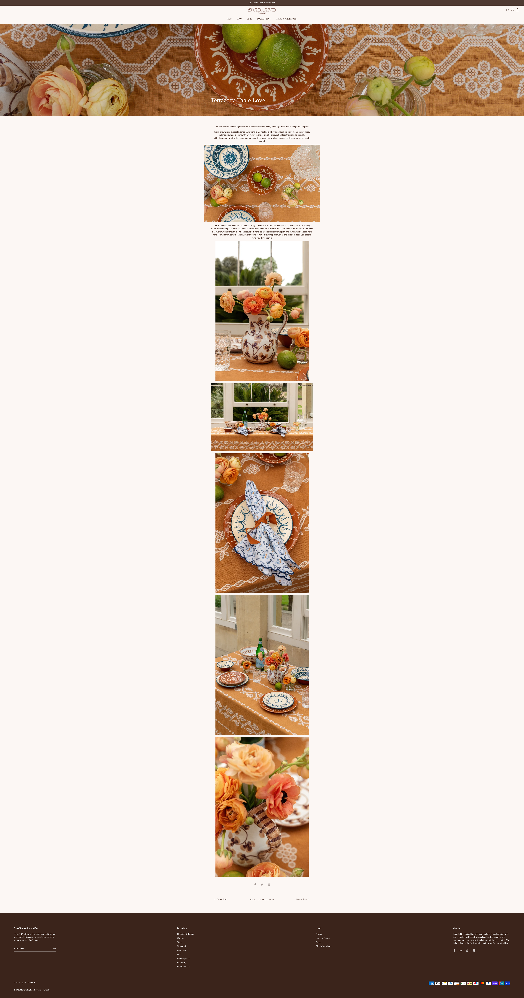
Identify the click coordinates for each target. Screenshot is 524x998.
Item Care (181, 950)
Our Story (181, 962)
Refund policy (183, 958)
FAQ (179, 954)
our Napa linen (296, 231)
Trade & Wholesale (286, 19)
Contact (180, 938)
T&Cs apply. (34, 940)
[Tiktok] (467, 950)
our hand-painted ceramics (263, 231)
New (229, 19)
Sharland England (26, 990)
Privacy (319, 934)
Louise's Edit (264, 19)
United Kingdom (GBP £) (23, 982)
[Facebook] (454, 950)
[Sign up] (54, 948)
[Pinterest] (474, 950)
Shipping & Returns (185, 934)
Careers (319, 942)
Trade (179, 942)
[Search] (508, 10)
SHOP (239, 19)
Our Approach (183, 966)
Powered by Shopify (42, 990)
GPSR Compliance (324, 946)
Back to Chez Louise (262, 899)
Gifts (249, 19)
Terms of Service (323, 938)
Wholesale (182, 946)
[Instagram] (461, 950)
